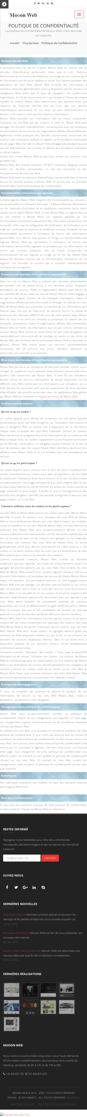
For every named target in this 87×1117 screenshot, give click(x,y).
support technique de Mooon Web (57, 396)
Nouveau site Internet (16, 933)
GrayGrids (73, 1097)
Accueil (14, 43)
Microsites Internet (15, 914)
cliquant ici (59, 809)
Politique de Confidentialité (59, 43)
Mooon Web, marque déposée (22, 951)
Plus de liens (31, 43)
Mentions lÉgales (22, 1104)
